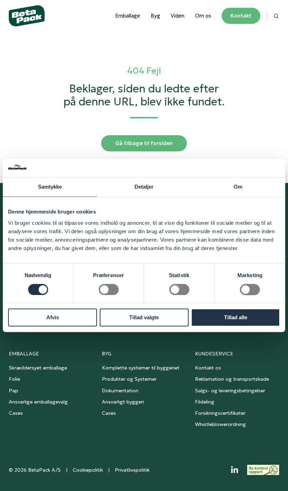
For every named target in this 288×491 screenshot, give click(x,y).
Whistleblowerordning (220, 424)
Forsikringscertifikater (220, 413)
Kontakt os (208, 368)
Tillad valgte (144, 318)
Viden (177, 15)
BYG (106, 354)
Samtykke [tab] (50, 187)
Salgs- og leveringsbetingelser (230, 390)
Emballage (127, 15)
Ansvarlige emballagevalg (38, 402)
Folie (14, 379)
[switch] (109, 289)
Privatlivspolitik (132, 470)
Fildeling (204, 402)
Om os (203, 15)
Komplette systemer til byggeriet (140, 368)
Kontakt (240, 15)
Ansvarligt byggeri (123, 402)
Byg (155, 15)
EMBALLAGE (24, 354)
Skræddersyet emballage (38, 368)
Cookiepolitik (88, 470)
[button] (276, 16)
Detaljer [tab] (144, 187)
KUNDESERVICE (214, 354)
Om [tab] (238, 187)
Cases (16, 413)
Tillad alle (235, 318)
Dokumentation (120, 390)
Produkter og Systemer (129, 379)
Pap (13, 390)
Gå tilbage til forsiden (144, 143)
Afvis (52, 318)
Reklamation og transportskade (232, 379)
